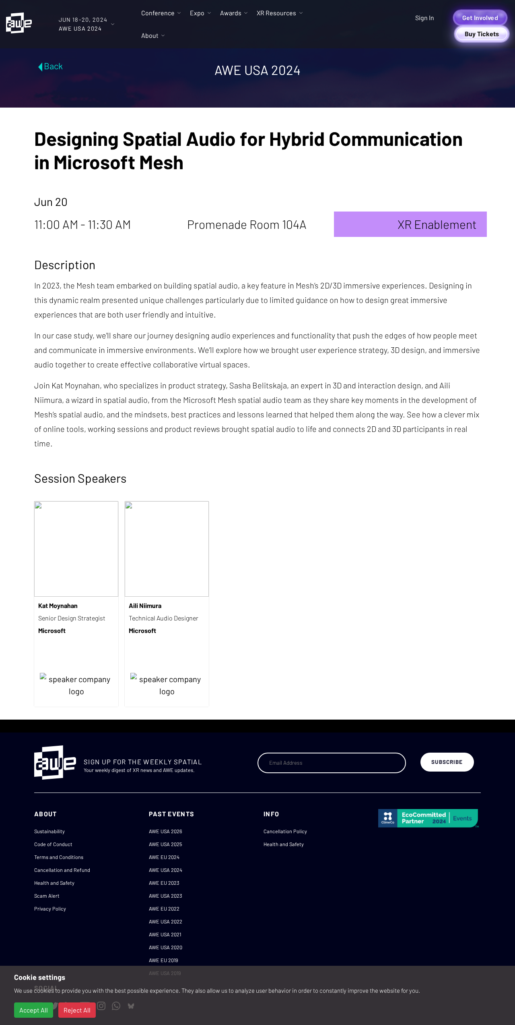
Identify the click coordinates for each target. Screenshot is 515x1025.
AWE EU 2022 (164, 908)
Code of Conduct (53, 844)
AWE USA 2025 (165, 844)
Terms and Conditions (58, 857)
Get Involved (480, 17)
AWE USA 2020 (165, 947)
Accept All (33, 1010)
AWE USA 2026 (165, 831)
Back (53, 65)
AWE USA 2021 (165, 934)
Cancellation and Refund (62, 870)
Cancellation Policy (285, 831)
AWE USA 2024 (165, 870)
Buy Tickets (482, 33)
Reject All (77, 1010)
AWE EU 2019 (163, 960)
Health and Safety (54, 883)
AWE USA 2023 (165, 895)
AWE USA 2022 (165, 921)
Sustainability (49, 831)
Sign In (424, 17)
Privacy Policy (50, 908)
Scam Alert (47, 895)
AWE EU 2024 (164, 857)
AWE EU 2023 (164, 883)
